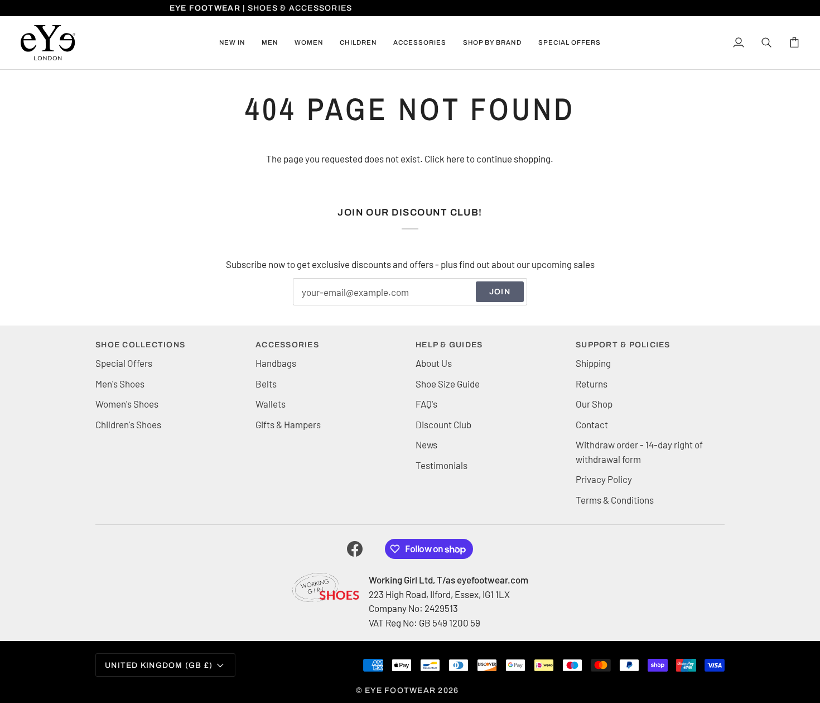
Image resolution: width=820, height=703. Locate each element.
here (455, 158)
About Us (434, 363)
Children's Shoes (128, 424)
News (426, 444)
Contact (592, 424)
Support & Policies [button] (623, 345)
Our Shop (594, 403)
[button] (269, 42)
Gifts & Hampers (288, 424)
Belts (266, 383)
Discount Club (443, 424)
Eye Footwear (400, 690)
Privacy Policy (604, 479)
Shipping (593, 363)
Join (499, 292)
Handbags (275, 363)
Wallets (270, 403)
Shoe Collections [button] (140, 345)
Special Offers (123, 363)
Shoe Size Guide (448, 383)
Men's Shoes (119, 383)
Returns (591, 383)
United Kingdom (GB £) (159, 665)
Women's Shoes (126, 403)
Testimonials (441, 465)
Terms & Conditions (615, 499)
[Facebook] (355, 549)
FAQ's (426, 403)
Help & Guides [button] (449, 345)
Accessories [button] (287, 345)
